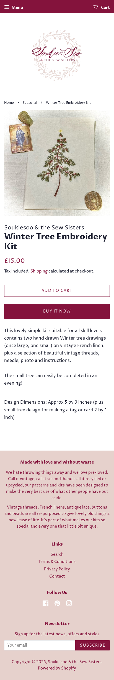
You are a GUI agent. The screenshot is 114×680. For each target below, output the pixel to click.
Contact (57, 576)
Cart (105, 7)
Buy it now (57, 311)
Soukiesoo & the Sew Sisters (75, 662)
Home (9, 102)
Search (57, 554)
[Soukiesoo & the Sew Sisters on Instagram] (69, 604)
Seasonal (30, 102)
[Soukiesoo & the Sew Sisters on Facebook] (45, 604)
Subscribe (92, 645)
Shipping (39, 271)
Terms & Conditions (57, 561)
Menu (17, 7)
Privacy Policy (57, 569)
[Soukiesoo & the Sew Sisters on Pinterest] (57, 604)
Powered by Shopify (57, 668)
